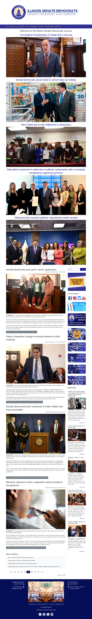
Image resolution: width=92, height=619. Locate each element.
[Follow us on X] (49, 613)
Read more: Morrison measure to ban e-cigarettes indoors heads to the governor (26, 547)
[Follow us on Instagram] (74, 298)
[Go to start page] (7, 571)
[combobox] (74, 269)
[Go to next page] (44, 571)
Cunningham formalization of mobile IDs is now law (46, 35)
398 (32, 571)
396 (25, 571)
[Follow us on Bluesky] (79, 298)
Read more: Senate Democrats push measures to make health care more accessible (27, 477)
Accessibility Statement (46, 607)
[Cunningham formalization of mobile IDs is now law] (46, 57)
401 (42, 571)
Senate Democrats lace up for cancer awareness (31, 269)
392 (11, 571)
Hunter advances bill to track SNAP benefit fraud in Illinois (21, 560)
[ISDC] (45, 12)
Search (83, 269)
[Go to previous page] (9, 571)
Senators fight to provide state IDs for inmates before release (22, 563)
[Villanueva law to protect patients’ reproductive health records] (46, 242)
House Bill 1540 (60, 541)
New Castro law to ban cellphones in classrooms (46, 124)
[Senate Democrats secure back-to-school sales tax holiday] (46, 101)
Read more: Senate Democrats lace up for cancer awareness (21, 332)
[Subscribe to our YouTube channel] (83, 298)
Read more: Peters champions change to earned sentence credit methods (24, 402)
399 (35, 571)
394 (18, 571)
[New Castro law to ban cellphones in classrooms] (46, 146)
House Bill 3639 (35, 464)
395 (21, 571)
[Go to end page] (46, 571)
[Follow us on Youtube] (52, 613)
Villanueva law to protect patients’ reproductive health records (46, 217)
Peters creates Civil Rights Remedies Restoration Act (20, 557)
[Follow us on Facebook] (70, 298)
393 (15, 571)
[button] (13, 26)
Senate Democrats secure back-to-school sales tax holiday (46, 80)
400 (38, 571)
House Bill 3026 (9, 397)
